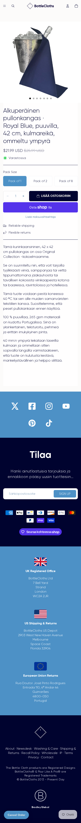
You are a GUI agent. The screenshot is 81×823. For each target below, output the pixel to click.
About (10, 748)
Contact (47, 757)
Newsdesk (24, 748)
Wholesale (50, 753)
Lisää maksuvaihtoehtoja (41, 216)
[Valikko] (4, 5)
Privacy (33, 757)
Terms (68, 753)
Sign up (65, 494)
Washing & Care (46, 748)
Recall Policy (30, 753)
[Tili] (67, 6)
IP (61, 753)
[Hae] (13, 6)
